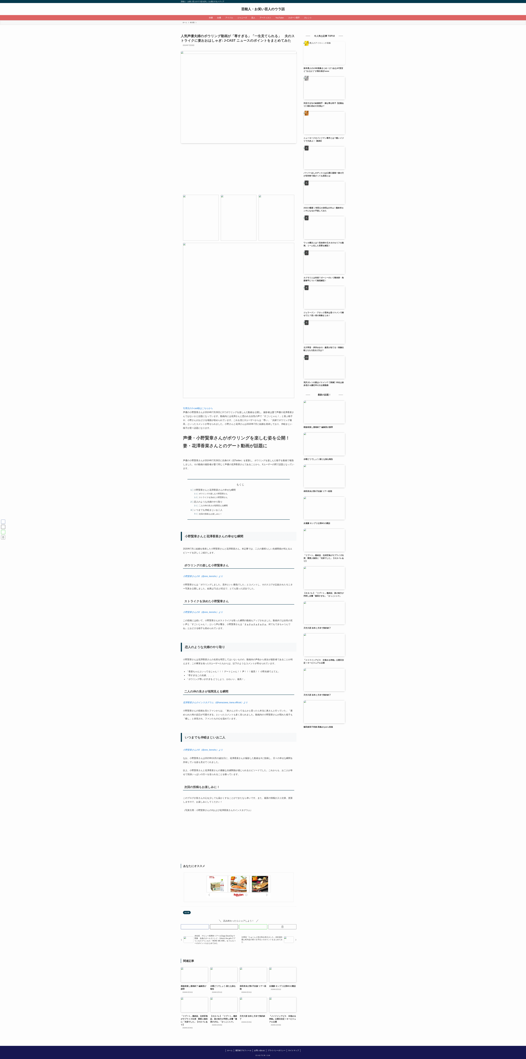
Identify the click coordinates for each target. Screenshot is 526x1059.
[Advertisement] (238, 171)
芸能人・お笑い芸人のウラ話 (263, 9)
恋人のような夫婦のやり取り (208, 502)
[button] (195, 926)
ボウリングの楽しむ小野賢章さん (213, 494)
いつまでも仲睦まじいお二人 (208, 510)
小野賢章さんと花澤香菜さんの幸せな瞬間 (215, 490)
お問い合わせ (259, 1050)
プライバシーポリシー (276, 1050)
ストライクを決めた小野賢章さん (213, 497)
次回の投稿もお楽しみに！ (210, 514)
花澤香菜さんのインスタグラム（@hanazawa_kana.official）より (215, 702)
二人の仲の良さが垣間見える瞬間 (213, 505)
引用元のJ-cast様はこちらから (198, 408)
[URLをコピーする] (282, 926)
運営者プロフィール (243, 1050)
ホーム (229, 1050)
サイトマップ (293, 1050)
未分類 (186, 912)
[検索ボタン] (316, 17)
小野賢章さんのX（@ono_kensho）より (203, 576)
